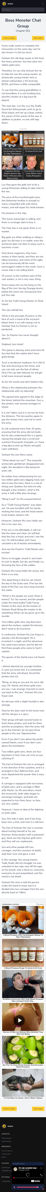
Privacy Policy (6, 1154)
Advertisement (6, 1141)
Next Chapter (38, 38)
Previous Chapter (9, 38)
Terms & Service (7, 1151)
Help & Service (6, 1138)
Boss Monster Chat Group (23, 23)
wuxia (10, 3)
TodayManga (6, 1181)
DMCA (4, 1157)
